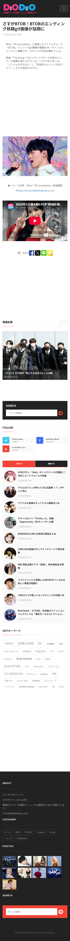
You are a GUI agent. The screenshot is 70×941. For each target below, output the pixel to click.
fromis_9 (31, 674)
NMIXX (48, 658)
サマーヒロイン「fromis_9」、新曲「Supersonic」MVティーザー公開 (36, 520)
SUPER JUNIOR (26, 686)
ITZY (27, 666)
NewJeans (38, 666)
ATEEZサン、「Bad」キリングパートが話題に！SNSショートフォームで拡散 (42, 474)
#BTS (17, 832)
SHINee (36, 680)
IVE (40, 643)
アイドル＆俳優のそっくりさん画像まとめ (39, 503)
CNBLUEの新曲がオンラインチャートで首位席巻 (41, 550)
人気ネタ (18, 463)
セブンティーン (11, 651)
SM (54, 673)
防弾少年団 (25, 643)
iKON (61, 686)
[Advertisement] (35, 102)
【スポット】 (53, 666)
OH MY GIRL (22, 680)
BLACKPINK (12, 666)
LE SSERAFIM (13, 673)
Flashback (22, 838)
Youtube (41, 832)
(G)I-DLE (8, 658)
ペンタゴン (9, 686)
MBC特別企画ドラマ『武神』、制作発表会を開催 (41, 566)
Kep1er (41, 651)
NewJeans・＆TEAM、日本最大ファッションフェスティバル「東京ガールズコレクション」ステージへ (41, 614)
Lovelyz (44, 674)
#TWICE (28, 832)
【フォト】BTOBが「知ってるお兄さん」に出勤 (28, 373)
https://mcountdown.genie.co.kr (35, 190)
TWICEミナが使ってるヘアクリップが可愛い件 (41, 595)
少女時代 (51, 643)
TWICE (9, 643)
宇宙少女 (8, 680)
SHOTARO (43, 686)
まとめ (52, 832)
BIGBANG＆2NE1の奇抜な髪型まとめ (37, 533)
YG (53, 686)
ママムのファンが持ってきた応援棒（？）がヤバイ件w (41, 489)
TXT (52, 651)
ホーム (7, 832)
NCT (61, 643)
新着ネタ (51, 463)
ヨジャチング (50, 680)
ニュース (8, 838)
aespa (27, 651)
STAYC (61, 651)
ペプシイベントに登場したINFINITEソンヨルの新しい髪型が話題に (41, 581)
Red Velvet (24, 658)
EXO (39, 658)
